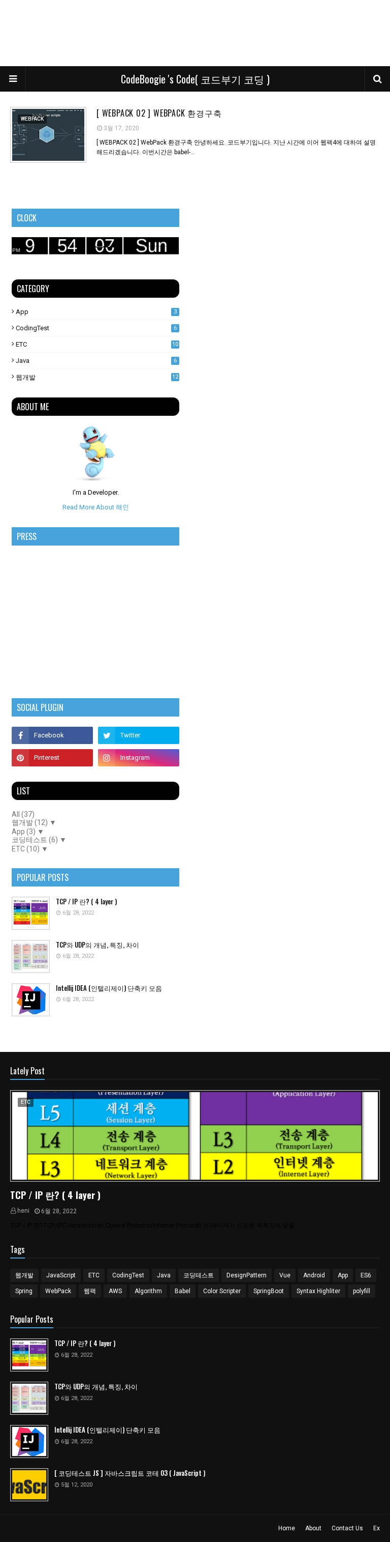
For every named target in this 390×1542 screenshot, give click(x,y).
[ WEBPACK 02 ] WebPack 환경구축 (159, 113)
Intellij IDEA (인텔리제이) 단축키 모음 (109, 988)
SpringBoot (268, 1291)
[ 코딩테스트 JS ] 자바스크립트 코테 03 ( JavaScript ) (129, 1473)
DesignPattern (246, 1275)
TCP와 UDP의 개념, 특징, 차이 (97, 945)
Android (314, 1275)
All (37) (23, 814)
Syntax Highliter (318, 1291)
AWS (115, 1291)
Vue (284, 1275)
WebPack (58, 1291)
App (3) (24, 831)
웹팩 (90, 1291)
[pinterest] (52, 757)
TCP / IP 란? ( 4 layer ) (86, 901)
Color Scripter (222, 1291)
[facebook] (52, 735)
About (313, 1528)
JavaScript (61, 1275)
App (96, 312)
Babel (182, 1291)
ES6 (366, 1275)
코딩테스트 (198, 1275)
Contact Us (347, 1528)
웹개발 (97, 377)
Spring (23, 1291)
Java (96, 360)
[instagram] (138, 757)
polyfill (361, 1291)
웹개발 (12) (30, 822)
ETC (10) (26, 849)
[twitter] (138, 735)
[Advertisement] (195, 33)
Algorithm (148, 1291)
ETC (97, 344)
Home (286, 1528)
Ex (376, 1528)
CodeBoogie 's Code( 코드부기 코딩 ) (195, 79)
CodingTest (96, 328)
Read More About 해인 (95, 507)
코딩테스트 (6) (35, 840)
